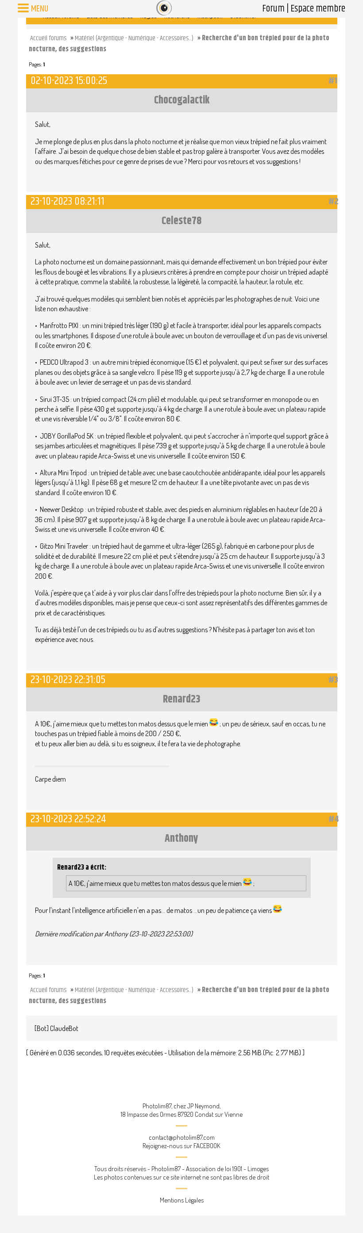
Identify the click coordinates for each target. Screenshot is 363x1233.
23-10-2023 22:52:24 (68, 819)
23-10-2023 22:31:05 (68, 679)
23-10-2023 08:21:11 (67, 201)
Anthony (181, 839)
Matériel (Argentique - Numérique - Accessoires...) (134, 38)
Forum (273, 8)
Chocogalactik (181, 100)
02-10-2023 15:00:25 (69, 80)
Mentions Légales (182, 1200)
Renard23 (181, 699)
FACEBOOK (206, 1145)
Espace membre (317, 8)
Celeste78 (181, 221)
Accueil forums (48, 38)
